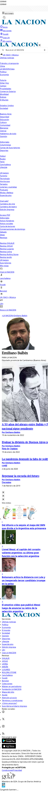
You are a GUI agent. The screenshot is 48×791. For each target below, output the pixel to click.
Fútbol (3, 156)
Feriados (4, 184)
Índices (3, 97)
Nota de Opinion (10, 449)
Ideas (2, 234)
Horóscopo (5, 181)
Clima (2, 66)
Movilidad (4, 94)
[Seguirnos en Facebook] (3, 712)
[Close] (3, 492)
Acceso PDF (5, 215)
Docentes (6, 483)
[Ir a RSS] (3, 734)
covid (4, 466)
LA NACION (7, 315)
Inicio (5, 27)
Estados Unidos (7, 105)
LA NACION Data (7, 69)
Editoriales (4, 142)
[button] (24, 177)
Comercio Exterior (8, 91)
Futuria (3, 80)
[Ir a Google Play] (9, 742)
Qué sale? (4, 201)
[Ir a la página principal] (24, 23)
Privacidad (17, 770)
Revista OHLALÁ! (7, 243)
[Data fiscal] (3, 786)
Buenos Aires (6, 114)
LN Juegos (4, 173)
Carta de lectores (7, 226)
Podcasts (4, 190)
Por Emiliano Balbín (11, 432)
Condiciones (7, 770)
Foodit (5, 34)
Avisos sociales (6, 223)
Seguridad (4, 116)
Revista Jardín (6, 257)
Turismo (3, 175)
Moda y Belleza (6, 192)
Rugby (3, 159)
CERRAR (3, 1)
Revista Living (6, 251)
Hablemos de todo (8, 133)
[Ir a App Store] (9, 748)
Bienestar (4, 128)
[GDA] (8, 778)
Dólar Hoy (4, 83)
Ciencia (3, 131)
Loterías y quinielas (8, 187)
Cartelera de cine (7, 204)
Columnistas (5, 145)
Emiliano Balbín (20, 315)
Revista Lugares (7, 249)
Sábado (3, 232)
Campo (3, 86)
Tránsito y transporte (9, 63)
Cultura (3, 122)
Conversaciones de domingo (12, 229)
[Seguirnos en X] (3, 719)
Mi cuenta (7, 41)
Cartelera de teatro (8, 206)
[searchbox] (23, 50)
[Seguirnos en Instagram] (3, 727)
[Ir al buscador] (4, 17)
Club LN (6, 37)
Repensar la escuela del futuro (20, 476)
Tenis (2, 161)
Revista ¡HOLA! (6, 246)
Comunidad (5, 125)
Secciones (7, 30)
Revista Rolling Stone (9, 254)
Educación (4, 119)
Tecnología (5, 178)
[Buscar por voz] (44, 50)
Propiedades (5, 88)
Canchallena (5, 164)
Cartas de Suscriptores (10, 147)
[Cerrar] (39, 45)
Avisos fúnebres (7, 220)
